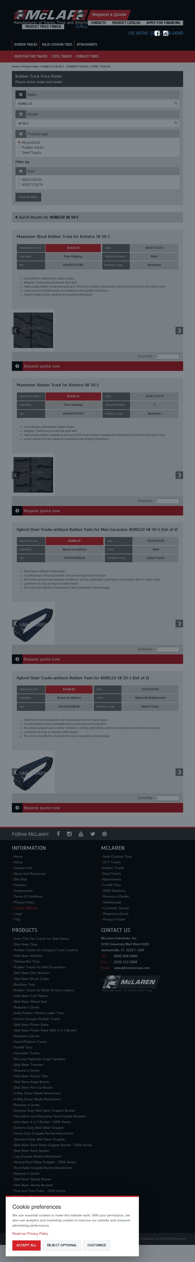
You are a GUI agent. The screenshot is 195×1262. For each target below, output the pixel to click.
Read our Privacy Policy (30, 1233)
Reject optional (62, 1245)
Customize (97, 1245)
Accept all (26, 1245)
